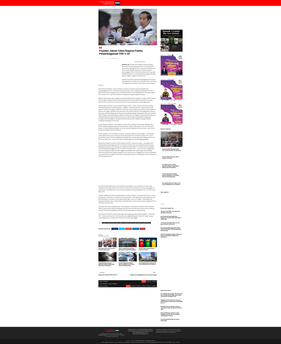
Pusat (137, 222)
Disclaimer (120, 342)
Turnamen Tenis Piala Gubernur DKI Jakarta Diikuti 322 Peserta (170, 223)
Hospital (177, 342)
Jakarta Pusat (123, 222)
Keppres (128, 222)
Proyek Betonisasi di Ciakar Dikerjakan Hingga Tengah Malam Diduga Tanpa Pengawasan (106, 264)
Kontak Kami (111, 342)
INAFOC (111, 222)
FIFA (100, 47)
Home (103, 342)
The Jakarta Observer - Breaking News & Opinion (145, 340)
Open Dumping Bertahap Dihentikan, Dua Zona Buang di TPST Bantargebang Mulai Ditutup (171, 229)
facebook (149, 281)
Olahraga (133, 222)
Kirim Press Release (168, 342)
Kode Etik (161, 342)
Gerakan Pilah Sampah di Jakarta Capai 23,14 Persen (147, 249)
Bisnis (174, 342)
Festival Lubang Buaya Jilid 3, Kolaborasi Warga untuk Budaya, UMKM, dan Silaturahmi (171, 235)
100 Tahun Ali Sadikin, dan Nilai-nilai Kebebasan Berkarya (170, 212)
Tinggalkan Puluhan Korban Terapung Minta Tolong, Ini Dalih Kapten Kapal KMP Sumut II (171, 301)
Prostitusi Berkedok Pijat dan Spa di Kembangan (170, 319)
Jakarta (119, 222)
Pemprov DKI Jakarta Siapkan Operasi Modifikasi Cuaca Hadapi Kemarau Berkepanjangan (126, 264)
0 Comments (114, 58)
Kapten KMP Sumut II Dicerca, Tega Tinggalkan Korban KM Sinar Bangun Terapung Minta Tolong (170, 314)
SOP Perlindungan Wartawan (152, 342)
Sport (146, 222)
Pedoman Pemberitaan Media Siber (138, 342)
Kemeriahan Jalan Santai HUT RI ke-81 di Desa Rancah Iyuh (106, 249)
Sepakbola (141, 222)
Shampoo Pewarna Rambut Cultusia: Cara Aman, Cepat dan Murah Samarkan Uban (171, 308)
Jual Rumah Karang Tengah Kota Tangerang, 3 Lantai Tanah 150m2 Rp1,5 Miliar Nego (171, 218)
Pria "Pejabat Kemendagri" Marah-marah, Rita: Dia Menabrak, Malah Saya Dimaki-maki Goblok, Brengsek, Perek (172, 295)
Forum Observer (126, 342)
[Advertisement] (127, 171)
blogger (154, 281)
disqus (143, 281)
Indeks (115, 222)
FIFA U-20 (106, 222)
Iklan (116, 342)
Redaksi (106, 342)
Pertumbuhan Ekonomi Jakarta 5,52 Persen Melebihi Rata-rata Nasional (147, 263)
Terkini (149, 222)
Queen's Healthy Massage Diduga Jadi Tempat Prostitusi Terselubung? (127, 249)
